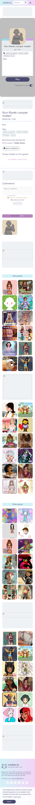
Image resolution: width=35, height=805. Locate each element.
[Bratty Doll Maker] (9, 546)
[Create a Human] (25, 425)
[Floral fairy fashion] (25, 486)
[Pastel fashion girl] (9, 486)
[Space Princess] (25, 455)
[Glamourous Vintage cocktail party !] (9, 425)
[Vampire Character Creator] (25, 714)
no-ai (12, 56)
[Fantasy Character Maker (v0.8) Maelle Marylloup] (25, 592)
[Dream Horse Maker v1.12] (25, 638)
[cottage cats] (25, 440)
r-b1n (19, 49)
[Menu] (30, 3)
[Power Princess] (25, 546)
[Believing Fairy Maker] (25, 302)
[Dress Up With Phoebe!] (9, 531)
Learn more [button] (17, 797)
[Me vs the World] (9, 363)
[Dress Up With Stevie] (25, 531)
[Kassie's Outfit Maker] (25, 333)
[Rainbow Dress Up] (9, 515)
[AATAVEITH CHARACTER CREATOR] (25, 287)
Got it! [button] (9, 801)
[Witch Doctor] (25, 318)
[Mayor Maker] (9, 302)
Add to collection (11, 148)
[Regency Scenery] (9, 561)
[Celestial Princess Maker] (9, 318)
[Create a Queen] (9, 348)
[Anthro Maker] (9, 669)
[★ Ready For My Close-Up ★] (9, 333)
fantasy (6, 56)
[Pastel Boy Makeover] (9, 455)
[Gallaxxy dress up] (25, 515)
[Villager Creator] (9, 576)
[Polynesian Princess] (9, 684)
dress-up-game (11, 53)
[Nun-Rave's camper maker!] (9, 227)
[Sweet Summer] (9, 440)
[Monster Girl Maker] (9, 699)
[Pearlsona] (9, 714)
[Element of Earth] (9, 471)
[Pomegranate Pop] (25, 684)
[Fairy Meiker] (9, 653)
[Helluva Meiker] (25, 561)
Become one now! (17, 200)
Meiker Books (19, 143)
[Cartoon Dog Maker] (25, 653)
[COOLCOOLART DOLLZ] (25, 669)
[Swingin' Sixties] (9, 410)
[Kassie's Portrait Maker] (9, 592)
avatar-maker (23, 53)
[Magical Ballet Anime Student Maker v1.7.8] (25, 699)
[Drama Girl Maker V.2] (25, 576)
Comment (17, 203)
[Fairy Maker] (9, 638)
